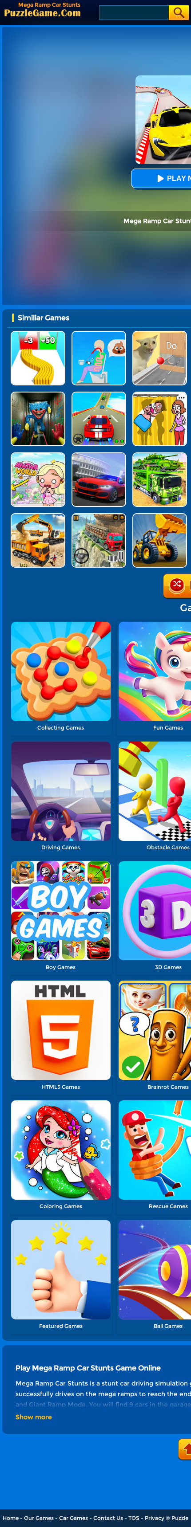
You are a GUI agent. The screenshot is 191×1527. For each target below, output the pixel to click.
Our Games (39, 1518)
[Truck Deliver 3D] (99, 516)
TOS (133, 1518)
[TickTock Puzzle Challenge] (159, 334)
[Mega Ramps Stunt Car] (99, 395)
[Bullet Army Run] (38, 334)
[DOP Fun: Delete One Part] (159, 395)
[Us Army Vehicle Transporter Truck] (159, 455)
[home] (42, 12)
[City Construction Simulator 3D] (38, 516)
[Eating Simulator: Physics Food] (99, 334)
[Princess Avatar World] (38, 455)
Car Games (73, 1518)
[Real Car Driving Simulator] (99, 455)
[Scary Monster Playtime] (38, 395)
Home (11, 1518)
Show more (34, 1417)
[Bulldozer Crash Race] (159, 516)
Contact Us (108, 1518)
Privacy (154, 1518)
